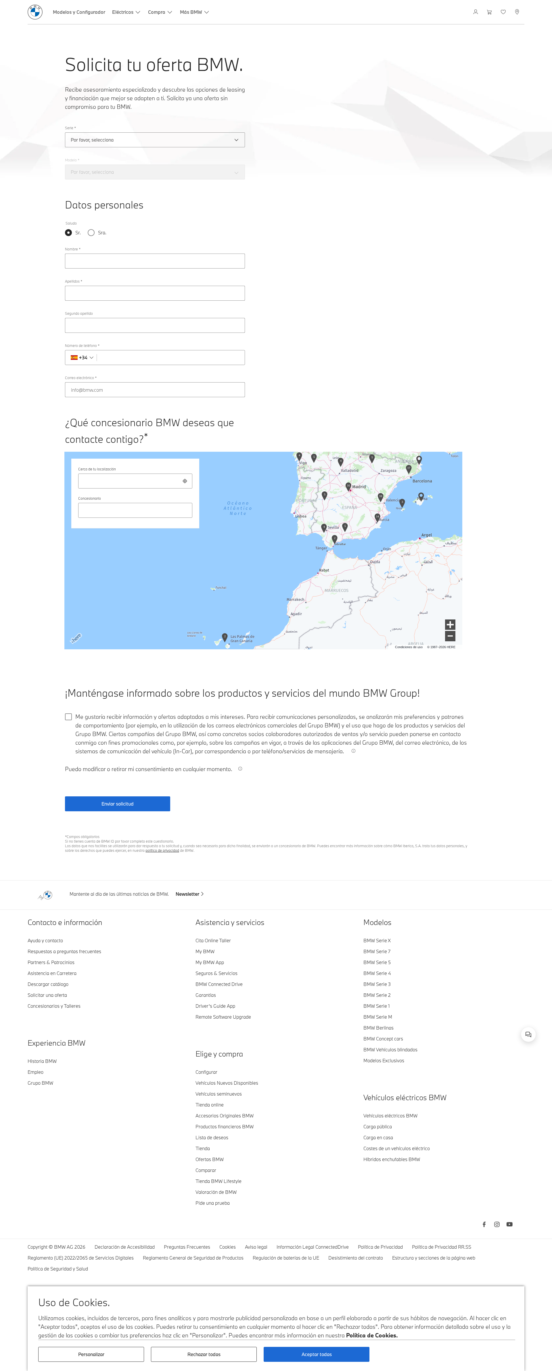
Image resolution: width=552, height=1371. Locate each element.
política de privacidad (162, 850)
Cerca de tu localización (97, 469)
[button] (450, 624)
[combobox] (135, 481)
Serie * (70, 127)
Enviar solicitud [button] (117, 804)
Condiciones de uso (409, 647)
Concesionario (89, 498)
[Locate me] (184, 481)
